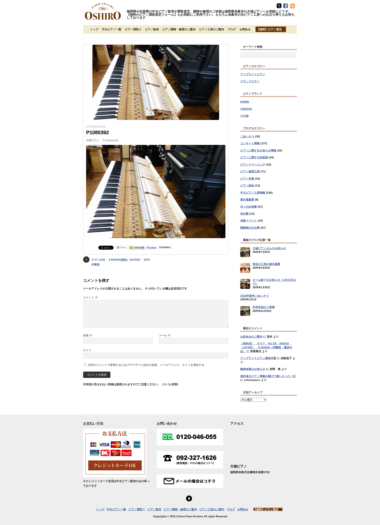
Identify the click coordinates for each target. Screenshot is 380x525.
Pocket (151, 247)
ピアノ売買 (247, 178)
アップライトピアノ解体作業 (258, 358)
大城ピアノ (92, 140)
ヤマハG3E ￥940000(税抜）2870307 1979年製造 (117, 262)
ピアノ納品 (247, 185)
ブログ (232, 29)
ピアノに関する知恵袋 (254, 157)
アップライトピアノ (252, 74)
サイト (87, 350)
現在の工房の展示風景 (266, 264)
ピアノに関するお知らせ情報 (258, 150)
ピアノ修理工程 (250, 171)
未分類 (244, 213)
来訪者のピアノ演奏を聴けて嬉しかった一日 (268, 376)
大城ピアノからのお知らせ (269, 248)
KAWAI (244, 101)
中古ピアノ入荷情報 (252, 192)
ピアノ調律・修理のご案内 (179, 29)
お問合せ (245, 29)
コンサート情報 (250, 143)
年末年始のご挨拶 (264, 307)
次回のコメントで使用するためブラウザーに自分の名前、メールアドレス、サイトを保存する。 (147, 364)
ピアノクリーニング (252, 164)
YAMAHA (246, 108)
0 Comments (110, 140)
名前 (87, 335)
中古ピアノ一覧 (111, 29)
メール (165, 335)
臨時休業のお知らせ (252, 369)
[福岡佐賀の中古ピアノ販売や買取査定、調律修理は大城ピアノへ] (103, 20)
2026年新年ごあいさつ (254, 295)
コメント (90, 297)
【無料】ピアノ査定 (269, 29)
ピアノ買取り (133, 29)
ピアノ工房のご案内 (211, 29)
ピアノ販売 (152, 29)
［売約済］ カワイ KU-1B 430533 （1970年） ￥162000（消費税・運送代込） (266, 347)
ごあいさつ (247, 136)
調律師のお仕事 (250, 227)
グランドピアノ (250, 81)
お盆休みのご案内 (251, 336)
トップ (94, 29)
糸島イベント (248, 220)
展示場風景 (247, 199)
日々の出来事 (248, 206)
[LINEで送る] (137, 247)
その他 (244, 115)
